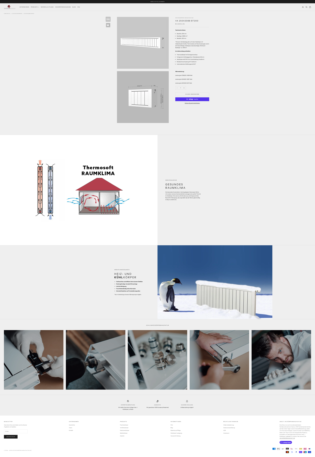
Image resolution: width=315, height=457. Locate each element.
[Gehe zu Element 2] (108, 25)
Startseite (7, 13)
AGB (224, 430)
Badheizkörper (123, 433)
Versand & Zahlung (175, 436)
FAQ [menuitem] (78, 7)
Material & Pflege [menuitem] (47, 7)
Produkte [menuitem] (34, 7)
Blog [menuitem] (74, 7)
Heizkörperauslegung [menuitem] (63, 7)
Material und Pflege (176, 430)
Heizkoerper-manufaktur (184, 17)
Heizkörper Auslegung (176, 433)
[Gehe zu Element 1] (108, 19)
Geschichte (72, 425)
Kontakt (71, 430)
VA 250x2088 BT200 (29, 13)
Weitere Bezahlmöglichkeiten (192, 103)
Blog (172, 427)
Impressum (226, 433)
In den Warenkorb (192, 94)
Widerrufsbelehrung (228, 425)
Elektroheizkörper (124, 430)
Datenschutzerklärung (229, 427)
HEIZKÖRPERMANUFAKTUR (287, 438)
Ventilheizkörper (124, 427)
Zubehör (122, 436)
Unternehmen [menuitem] (24, 7)
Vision (70, 427)
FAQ (172, 425)
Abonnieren (10, 436)
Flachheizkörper (17, 13)
